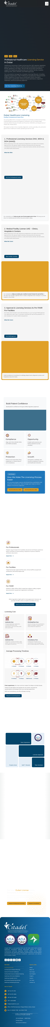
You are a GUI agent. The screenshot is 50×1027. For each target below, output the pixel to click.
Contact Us (32, 982)
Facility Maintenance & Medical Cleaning (14, 973)
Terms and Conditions (21, 1022)
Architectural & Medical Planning (12, 969)
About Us (32, 969)
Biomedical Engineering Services (12, 980)
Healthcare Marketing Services (11, 982)
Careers (31, 978)
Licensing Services (8, 967)
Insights (31, 976)
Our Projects (32, 973)
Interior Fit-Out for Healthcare (11, 971)
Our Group (32, 971)
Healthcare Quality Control (10, 978)
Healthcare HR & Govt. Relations (12, 976)
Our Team (32, 980)
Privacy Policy (19, 1020)
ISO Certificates (19, 1018)
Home (31, 967)
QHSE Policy (27, 1018)
